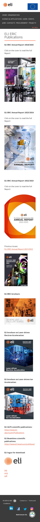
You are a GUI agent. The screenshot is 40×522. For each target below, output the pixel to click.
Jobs (4, 23)
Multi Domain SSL (21, 515)
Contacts (11, 23)
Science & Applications (12, 19)
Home (4, 15)
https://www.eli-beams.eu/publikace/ (19, 444)
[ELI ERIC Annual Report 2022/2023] (20, 238)
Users (25, 19)
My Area (35, 27)
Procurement (22, 23)
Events (31, 19)
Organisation (14, 15)
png (6, 473)
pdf (5, 476)
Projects (32, 23)
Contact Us (23, 501)
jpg (5, 470)
